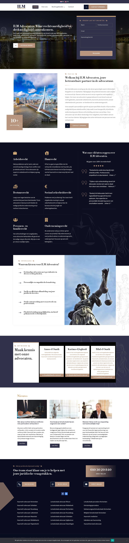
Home (35, 7)
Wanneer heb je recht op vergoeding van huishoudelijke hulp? (95, 423)
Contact (71, 7)
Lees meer (22, 444)
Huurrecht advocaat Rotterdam (27, 502)
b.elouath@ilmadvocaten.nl (103, 377)
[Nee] (127, 540)
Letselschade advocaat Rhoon (60, 502)
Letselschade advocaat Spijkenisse (61, 520)
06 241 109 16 (62, 484)
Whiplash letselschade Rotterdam (95, 513)
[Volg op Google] (66, 493)
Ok (112, 540)
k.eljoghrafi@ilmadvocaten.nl (77, 375)
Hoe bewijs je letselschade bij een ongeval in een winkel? (62, 423)
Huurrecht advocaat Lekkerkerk (27, 513)
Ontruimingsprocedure (91, 506)
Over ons (45, 7)
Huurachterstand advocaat (92, 524)
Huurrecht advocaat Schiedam (27, 506)
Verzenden (96, 53)
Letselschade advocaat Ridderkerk (61, 506)
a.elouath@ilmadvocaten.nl (51, 375)
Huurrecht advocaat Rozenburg (27, 509)
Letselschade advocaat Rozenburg (61, 513)
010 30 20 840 (100, 470)
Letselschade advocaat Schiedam (61, 517)
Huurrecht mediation (90, 517)
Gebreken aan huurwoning (92, 520)
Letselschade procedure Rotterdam (95, 502)
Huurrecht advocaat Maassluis (27, 517)
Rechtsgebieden (57, 7)
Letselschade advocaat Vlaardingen (62, 524)
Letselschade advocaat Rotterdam (61, 509)
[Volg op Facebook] (62, 493)
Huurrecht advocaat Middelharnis (28, 520)
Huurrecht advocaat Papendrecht (28, 524)
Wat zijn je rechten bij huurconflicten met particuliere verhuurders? (30, 423)
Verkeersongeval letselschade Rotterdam (97, 509)
